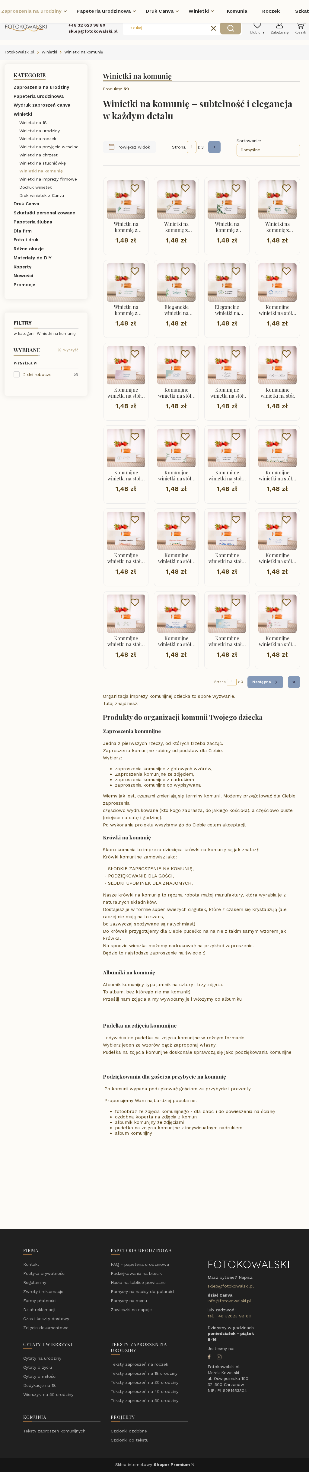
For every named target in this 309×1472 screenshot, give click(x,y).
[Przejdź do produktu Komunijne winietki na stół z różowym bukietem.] (277, 614)
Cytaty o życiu (37, 1367)
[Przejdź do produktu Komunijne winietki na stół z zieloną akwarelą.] (176, 365)
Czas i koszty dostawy (46, 1318)
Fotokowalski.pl (19, 52)
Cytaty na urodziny (42, 1358)
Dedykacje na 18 (39, 1385)
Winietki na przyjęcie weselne (48, 146)
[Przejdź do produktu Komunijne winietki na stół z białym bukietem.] (277, 448)
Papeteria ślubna (33, 222)
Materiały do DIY (33, 258)
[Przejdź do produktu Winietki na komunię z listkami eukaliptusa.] (227, 199)
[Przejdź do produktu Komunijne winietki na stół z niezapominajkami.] (227, 531)
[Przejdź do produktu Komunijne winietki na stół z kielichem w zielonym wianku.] (126, 448)
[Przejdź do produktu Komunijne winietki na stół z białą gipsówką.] (227, 448)
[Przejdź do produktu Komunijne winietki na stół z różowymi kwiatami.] (176, 531)
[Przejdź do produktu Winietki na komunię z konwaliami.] (126, 199)
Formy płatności (39, 1300)
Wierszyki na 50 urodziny (48, 1394)
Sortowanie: (249, 140)
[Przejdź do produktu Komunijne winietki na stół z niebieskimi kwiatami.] (176, 614)
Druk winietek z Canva (41, 195)
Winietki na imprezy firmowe (48, 179)
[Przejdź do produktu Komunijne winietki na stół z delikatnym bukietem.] (126, 531)
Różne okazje (29, 249)
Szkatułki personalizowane (44, 213)
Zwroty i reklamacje (43, 1291)
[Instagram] (219, 1358)
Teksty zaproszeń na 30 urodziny (144, 1382)
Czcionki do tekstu (129, 1440)
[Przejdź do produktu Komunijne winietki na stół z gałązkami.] (176, 448)
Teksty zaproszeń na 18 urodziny (144, 1373)
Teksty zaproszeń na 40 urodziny (144, 1391)
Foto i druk (26, 239)
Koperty (22, 267)
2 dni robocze (37, 374)
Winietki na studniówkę (42, 163)
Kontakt (31, 1264)
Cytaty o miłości (39, 1376)
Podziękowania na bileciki (137, 1273)
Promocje (24, 284)
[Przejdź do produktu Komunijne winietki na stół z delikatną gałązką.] (126, 614)
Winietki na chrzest (38, 154)
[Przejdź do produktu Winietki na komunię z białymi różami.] (277, 199)
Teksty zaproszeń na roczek (139, 1364)
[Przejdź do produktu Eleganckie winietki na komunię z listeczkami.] (176, 282)
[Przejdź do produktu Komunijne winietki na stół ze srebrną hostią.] (277, 365)
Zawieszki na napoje (131, 1309)
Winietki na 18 (33, 122)
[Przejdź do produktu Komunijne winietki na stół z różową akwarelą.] (126, 365)
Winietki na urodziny (39, 130)
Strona (179, 147)
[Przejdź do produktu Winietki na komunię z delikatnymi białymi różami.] (176, 199)
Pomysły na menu (129, 1300)
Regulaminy (34, 1282)
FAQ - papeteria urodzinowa (140, 1264)
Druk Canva (26, 204)
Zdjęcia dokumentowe (45, 1327)
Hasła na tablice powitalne (138, 1282)
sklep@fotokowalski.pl (231, 1286)
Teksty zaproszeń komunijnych (54, 1431)
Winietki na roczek (37, 138)
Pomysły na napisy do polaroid (142, 1291)
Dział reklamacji (39, 1309)
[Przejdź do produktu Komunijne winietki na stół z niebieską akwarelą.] (227, 614)
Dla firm (23, 231)
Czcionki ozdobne (129, 1431)
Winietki (49, 52)
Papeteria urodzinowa (39, 96)
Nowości (23, 275)
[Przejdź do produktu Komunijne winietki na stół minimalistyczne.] (227, 365)
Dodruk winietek (35, 187)
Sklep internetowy (152, 1464)
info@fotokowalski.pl (229, 1300)
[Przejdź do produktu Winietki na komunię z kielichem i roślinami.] (126, 282)
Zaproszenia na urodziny (41, 87)
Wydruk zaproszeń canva (42, 105)
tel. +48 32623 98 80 (229, 1315)
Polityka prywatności (44, 1273)
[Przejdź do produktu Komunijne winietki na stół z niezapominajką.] (277, 531)
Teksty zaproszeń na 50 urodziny (144, 1400)
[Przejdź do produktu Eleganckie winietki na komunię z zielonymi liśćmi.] (227, 282)
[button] (230, 28)
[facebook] (209, 1358)
